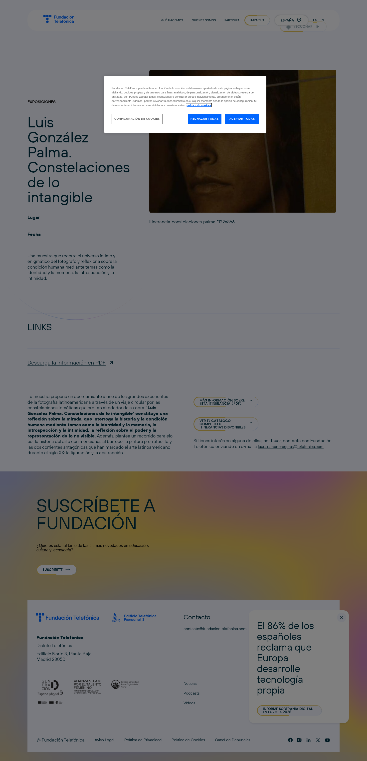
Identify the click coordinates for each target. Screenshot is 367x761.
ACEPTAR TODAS (242, 118)
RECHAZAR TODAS (204, 118)
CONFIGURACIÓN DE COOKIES (137, 118)
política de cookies (198, 105)
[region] (185, 104)
